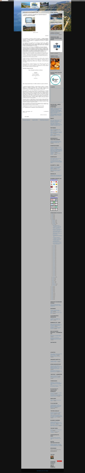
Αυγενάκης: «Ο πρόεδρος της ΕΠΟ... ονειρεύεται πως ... (57, 228)
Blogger (47, 470)
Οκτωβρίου (53, 222)
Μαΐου (53, 280)
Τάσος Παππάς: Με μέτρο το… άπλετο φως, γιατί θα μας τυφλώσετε (55, 386)
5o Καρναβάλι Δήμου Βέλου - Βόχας (55, 160)
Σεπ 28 (54, 246)
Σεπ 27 (54, 247)
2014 (52, 294)
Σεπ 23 (54, 252)
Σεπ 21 (54, 254)
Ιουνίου (53, 279)
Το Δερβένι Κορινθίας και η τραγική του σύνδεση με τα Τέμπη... (55, 361)
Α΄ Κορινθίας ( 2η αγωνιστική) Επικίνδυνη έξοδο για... (57, 239)
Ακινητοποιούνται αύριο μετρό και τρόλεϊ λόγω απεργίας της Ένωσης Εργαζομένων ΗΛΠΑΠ (56, 162)
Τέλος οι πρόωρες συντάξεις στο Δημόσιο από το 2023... (57, 231)
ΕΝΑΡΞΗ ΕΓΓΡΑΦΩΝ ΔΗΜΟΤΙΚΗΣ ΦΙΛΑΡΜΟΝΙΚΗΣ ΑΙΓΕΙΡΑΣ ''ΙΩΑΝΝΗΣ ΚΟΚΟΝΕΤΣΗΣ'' (55, 305)
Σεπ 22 (54, 253)
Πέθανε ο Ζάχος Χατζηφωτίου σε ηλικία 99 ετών (57, 233)
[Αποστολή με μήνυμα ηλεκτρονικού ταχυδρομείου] (25, 116)
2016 (52, 292)
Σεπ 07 (54, 269)
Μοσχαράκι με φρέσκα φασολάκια (55, 356)
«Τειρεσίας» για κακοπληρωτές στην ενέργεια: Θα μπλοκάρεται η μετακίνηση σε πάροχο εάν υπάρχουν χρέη (55, 142)
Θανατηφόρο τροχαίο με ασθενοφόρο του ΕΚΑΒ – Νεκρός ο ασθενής (56, 425)
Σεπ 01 (54, 275)
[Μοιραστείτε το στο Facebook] (27, 116)
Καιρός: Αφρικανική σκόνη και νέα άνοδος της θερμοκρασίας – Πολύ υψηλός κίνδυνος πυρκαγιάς (56, 355)
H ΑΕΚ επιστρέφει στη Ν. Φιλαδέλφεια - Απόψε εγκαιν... (57, 226)
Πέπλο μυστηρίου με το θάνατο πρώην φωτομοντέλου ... (57, 243)
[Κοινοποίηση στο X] (26, 116)
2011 (52, 298)
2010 (52, 299)
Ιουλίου (53, 278)
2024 (52, 216)
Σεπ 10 (54, 266)
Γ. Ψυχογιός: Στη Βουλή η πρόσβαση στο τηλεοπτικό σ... (57, 238)
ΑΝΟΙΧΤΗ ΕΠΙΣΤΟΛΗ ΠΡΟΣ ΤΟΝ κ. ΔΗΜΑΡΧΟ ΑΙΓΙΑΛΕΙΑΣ (55, 376)
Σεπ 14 (54, 262)
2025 (52, 215)
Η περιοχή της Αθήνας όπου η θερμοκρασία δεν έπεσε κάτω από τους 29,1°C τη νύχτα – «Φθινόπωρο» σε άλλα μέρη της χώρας (56, 423)
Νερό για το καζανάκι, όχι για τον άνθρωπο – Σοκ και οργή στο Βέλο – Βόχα (55, 135)
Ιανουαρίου (53, 285)
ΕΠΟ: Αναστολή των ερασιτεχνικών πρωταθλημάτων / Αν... (57, 236)
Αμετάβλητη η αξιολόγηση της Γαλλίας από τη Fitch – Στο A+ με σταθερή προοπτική (55, 328)
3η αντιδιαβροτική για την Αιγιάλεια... (55, 377)
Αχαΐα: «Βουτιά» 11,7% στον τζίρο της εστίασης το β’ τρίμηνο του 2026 (55, 170)
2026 (52, 214)
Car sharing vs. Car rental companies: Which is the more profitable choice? (55, 335)
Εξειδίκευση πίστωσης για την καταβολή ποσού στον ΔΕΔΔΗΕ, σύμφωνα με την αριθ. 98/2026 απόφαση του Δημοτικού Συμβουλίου (56, 115)
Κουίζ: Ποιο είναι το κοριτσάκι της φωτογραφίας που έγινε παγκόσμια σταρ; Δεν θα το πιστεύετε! (56, 371)
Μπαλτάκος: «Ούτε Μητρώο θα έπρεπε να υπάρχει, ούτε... (57, 229)
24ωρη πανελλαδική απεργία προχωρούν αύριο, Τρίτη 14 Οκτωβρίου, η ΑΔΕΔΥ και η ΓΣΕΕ (56, 133)
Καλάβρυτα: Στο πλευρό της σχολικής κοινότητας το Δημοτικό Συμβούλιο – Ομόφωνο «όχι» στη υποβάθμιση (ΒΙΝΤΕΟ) (55, 167)
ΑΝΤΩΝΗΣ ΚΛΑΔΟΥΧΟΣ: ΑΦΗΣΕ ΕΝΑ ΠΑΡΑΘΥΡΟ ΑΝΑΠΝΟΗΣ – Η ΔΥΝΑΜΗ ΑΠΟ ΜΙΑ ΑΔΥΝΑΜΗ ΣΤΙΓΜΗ (55, 445)
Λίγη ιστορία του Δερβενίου (54, 34)
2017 (52, 291)
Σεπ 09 (54, 267)
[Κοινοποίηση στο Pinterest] (28, 116)
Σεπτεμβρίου (54, 223)
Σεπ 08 (54, 268)
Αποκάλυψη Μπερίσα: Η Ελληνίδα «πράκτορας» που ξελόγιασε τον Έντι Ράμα (55, 438)
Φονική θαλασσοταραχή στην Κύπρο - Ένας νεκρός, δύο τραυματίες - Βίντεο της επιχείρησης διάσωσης (56, 395)
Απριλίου (53, 281)
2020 (52, 287)
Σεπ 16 (54, 260)
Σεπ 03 (54, 273)
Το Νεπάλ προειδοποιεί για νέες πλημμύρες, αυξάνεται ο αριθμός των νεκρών (55, 311)
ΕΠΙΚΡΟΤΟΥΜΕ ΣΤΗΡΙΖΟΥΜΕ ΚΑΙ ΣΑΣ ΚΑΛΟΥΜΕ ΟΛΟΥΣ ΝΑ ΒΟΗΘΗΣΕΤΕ (56, 175)
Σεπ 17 (54, 259)
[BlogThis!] (25, 116)
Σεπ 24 (54, 251)
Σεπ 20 (54, 255)
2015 (52, 293)
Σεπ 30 (54, 224)
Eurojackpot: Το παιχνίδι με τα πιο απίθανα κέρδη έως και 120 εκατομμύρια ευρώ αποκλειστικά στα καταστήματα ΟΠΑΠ (56, 383)
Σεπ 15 (54, 261)
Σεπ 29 (54, 245)
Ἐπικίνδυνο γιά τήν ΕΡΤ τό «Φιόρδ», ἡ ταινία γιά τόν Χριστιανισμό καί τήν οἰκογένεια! (55, 413)
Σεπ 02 (54, 274)
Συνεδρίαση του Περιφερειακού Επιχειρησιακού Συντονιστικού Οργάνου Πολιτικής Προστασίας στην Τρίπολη (56, 338)
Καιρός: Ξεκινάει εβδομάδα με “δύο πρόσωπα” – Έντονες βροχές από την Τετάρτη (55, 130)
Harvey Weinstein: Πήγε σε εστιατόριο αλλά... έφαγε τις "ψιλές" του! (55, 158)
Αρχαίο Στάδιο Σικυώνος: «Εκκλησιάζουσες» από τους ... (57, 241)
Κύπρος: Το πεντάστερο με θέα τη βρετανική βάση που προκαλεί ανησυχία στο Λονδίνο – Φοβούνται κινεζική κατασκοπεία (56, 325)
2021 (52, 286)
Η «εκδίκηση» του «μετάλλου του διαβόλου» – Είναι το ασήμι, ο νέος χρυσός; (55, 319)
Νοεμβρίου (53, 221)
